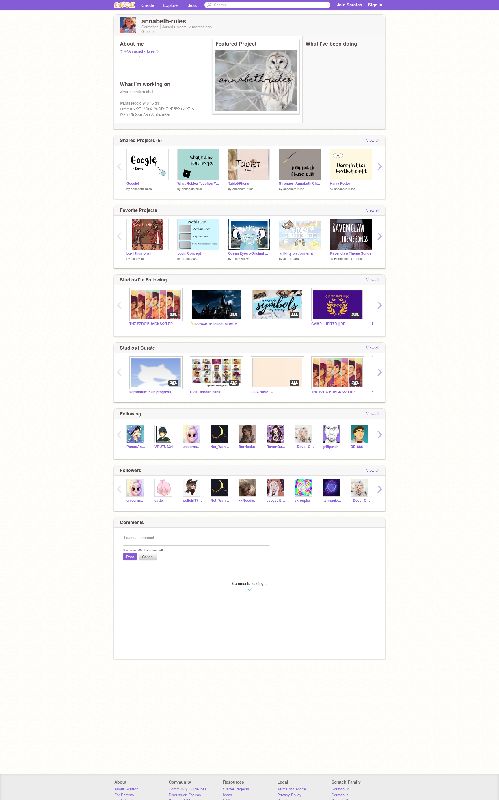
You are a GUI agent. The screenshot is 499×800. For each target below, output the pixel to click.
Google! (132, 183)
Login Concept (189, 253)
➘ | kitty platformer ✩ (296, 253)
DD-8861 (358, 446)
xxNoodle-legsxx (248, 500)
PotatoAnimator (136, 446)
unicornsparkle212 (192, 446)
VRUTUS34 (163, 446)
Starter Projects (236, 789)
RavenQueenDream (276, 446)
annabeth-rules (141, 188)
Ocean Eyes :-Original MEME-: (249, 253)
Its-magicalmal (332, 500)
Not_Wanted (220, 446)
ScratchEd (340, 789)
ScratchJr (340, 794)
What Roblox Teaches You (198, 183)
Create (147, 5)
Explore (170, 5)
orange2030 (190, 258)
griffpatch (330, 446)
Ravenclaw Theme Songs (350, 253)
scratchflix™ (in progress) (150, 391)
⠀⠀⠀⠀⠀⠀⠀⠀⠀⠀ (264, 323)
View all (372, 140)
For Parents (124, 794)
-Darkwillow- (241, 258)
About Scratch (126, 789)
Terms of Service (291, 789)
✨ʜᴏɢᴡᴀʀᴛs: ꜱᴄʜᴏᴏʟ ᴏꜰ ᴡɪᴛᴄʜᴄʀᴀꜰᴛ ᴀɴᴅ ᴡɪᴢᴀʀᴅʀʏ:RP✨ (216, 323)
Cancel (148, 557)
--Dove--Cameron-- (304, 446)
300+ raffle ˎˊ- (262, 391)
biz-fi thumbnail (138, 253)
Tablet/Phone (238, 183)
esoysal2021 (276, 500)
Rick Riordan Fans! (205, 391)
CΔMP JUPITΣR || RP (328, 323)
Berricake (247, 446)
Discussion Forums (185, 794)
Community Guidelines (187, 789)
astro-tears (291, 258)
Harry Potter (340, 183)
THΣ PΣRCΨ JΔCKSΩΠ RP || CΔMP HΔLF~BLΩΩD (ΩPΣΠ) (155, 323)
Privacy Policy (289, 794)
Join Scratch (349, 4)
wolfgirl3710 (192, 500)
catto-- (159, 500)
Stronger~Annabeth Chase (300, 183)
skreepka (302, 500)
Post (130, 557)
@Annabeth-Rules (139, 51)
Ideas (192, 5)
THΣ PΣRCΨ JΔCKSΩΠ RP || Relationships (337, 391)
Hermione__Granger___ (351, 258)
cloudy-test (138, 258)
